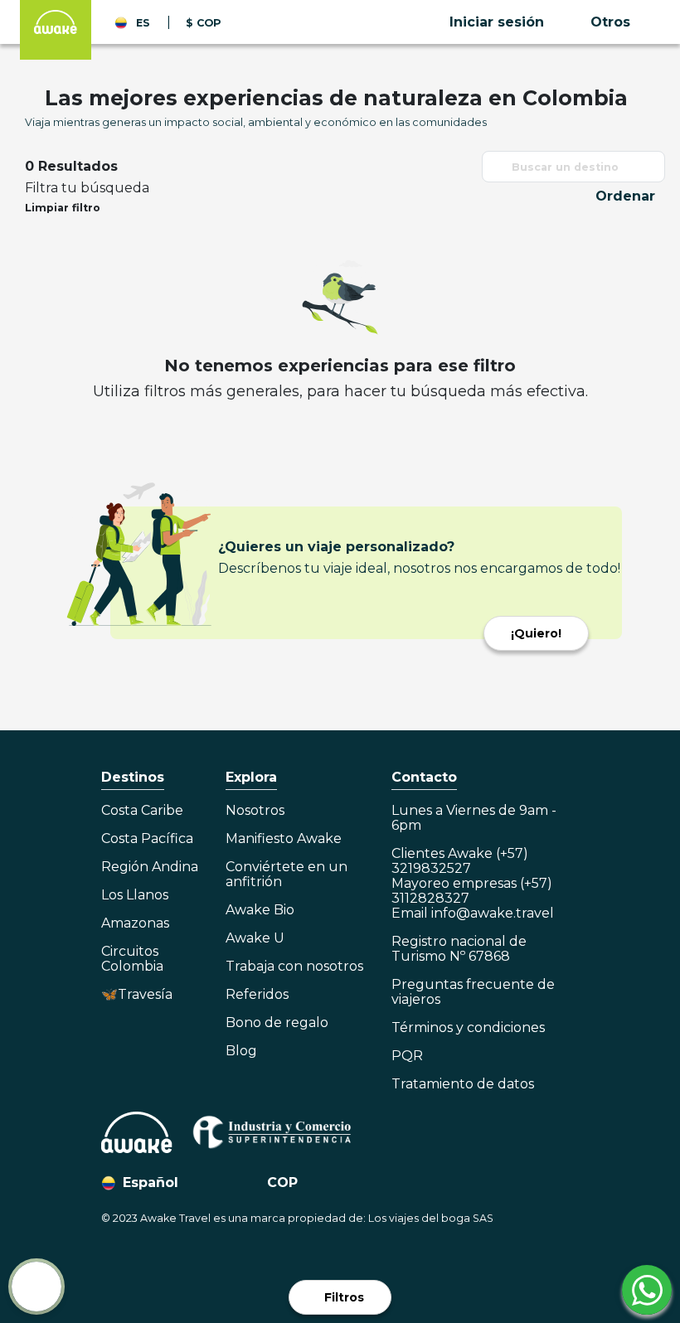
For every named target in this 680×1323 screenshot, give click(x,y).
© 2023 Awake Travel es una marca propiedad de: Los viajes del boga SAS (297, 1218)
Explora (251, 777)
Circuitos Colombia (132, 959)
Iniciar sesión (496, 22)
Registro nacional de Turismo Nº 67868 (459, 949)
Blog (241, 1051)
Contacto (424, 777)
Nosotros (255, 810)
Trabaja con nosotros (294, 966)
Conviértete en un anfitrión (286, 874)
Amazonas (135, 923)
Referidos (257, 994)
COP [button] (282, 1182)
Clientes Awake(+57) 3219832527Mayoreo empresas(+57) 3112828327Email (472, 883)
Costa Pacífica (147, 838)
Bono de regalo (277, 1022)
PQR (407, 1056)
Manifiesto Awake (284, 838)
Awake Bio (260, 910)
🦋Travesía (136, 994)
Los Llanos (134, 895)
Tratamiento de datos (462, 1084)
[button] (513, 22)
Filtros (344, 1297)
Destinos (132, 777)
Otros (610, 22)
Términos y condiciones (468, 1027)
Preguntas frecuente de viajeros (473, 992)
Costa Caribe (142, 810)
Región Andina (149, 867)
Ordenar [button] (625, 196)
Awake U (255, 938)
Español (150, 1182)
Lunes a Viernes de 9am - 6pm (473, 818)
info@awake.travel (492, 913)
